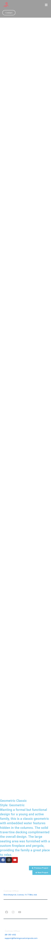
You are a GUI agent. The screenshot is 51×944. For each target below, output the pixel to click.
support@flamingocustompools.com (21, 938)
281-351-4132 (10, 934)
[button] (46, 5)
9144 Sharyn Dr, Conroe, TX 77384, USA (20, 894)
